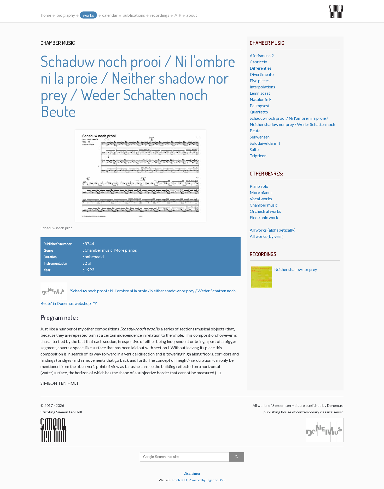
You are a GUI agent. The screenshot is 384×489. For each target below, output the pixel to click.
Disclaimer (192, 473)
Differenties (260, 67)
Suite (254, 149)
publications (134, 15)
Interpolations (262, 86)
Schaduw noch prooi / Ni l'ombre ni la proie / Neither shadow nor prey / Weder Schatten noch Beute (292, 124)
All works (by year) (266, 236)
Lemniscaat (260, 92)
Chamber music (264, 204)
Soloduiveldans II (265, 143)
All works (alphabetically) (272, 229)
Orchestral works (265, 211)
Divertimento (262, 74)
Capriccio (258, 61)
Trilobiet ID (179, 480)
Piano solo (259, 186)
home (46, 15)
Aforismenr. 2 (262, 55)
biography (65, 15)
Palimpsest (260, 105)
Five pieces (260, 80)
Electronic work (264, 217)
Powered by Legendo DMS (207, 480)
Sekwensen (260, 136)
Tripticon (258, 155)
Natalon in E (260, 99)
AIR (177, 15)
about (191, 15)
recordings (159, 15)
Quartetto (259, 111)
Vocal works (261, 198)
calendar (110, 15)
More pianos (261, 192)
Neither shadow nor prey (295, 269)
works (88, 15)
